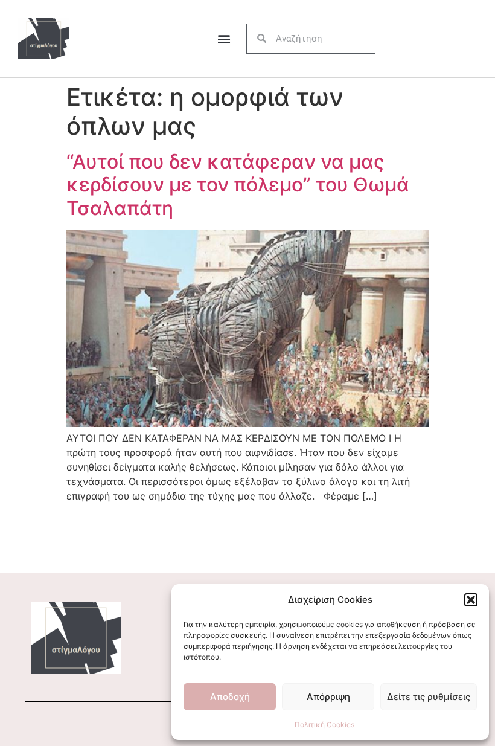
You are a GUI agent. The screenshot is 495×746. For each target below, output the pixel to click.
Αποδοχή (230, 697)
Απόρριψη (328, 697)
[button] (471, 600)
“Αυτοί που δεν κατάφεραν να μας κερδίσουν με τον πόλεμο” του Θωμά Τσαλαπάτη (237, 185)
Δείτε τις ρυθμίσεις (428, 697)
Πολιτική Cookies (324, 724)
